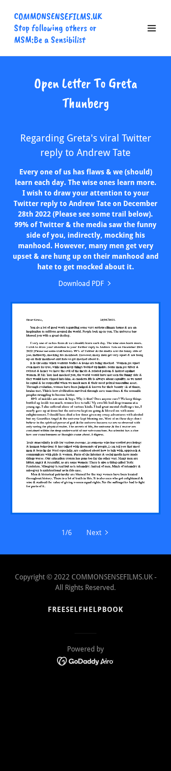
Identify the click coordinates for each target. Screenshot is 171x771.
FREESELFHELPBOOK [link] (85, 609)
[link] (63, 40)
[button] (151, 28)
